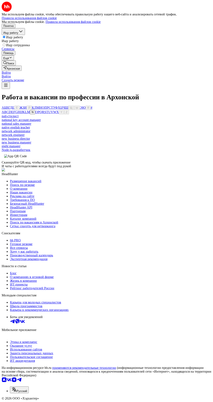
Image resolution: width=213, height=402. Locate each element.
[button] (6, 72)
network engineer (13, 135)
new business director (16, 138)
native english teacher (16, 127)
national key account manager (21, 120)
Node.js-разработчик (16, 150)
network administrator (16, 131)
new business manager (16, 142)
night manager (11, 146)
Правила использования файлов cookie (73, 22)
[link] (9, 63)
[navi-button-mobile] (6, 85)
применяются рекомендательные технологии (84, 368)
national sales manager (16, 123)
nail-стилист (10, 116)
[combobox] (19, 389)
